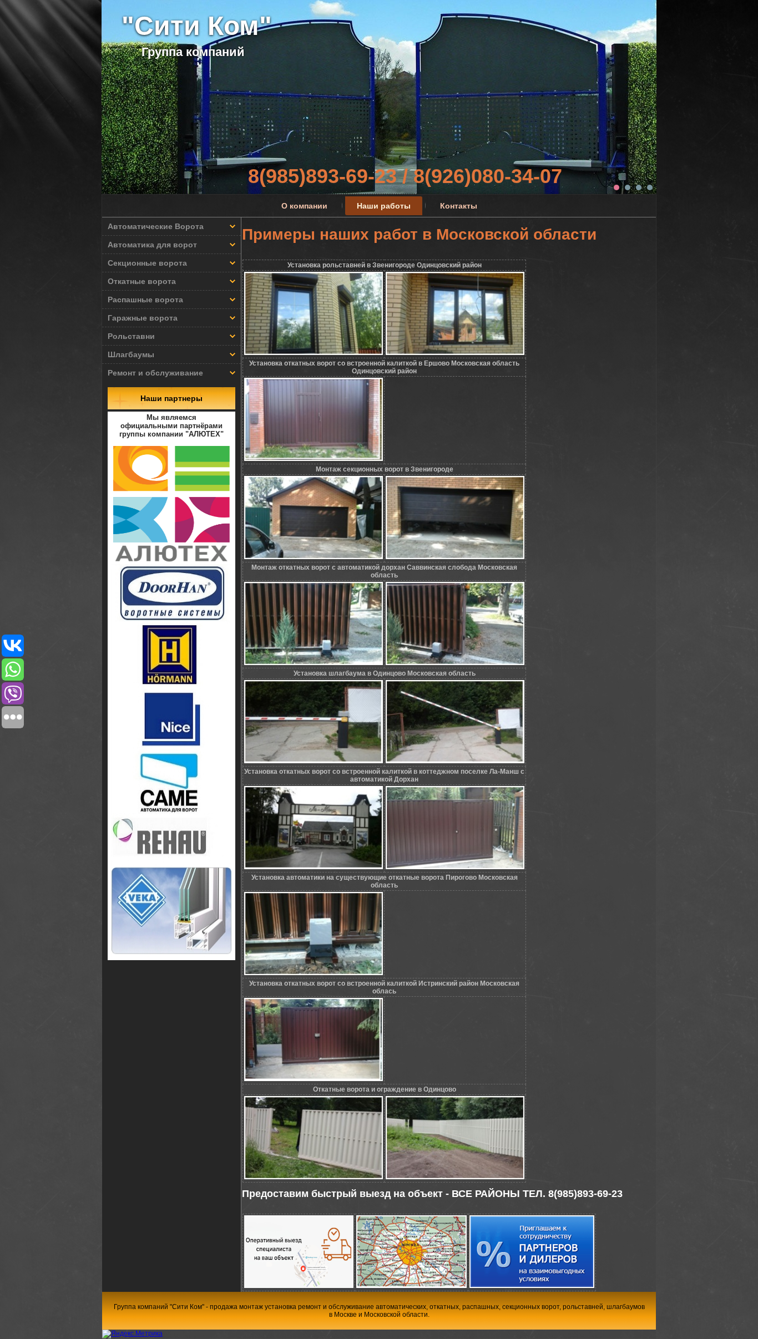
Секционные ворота (147, 262)
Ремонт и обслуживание (155, 372)
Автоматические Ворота (156, 226)
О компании (304, 205)
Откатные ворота (142, 281)
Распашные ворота (145, 299)
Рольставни (131, 336)
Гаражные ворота (143, 317)
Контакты (458, 205)
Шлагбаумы (131, 354)
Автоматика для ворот (152, 244)
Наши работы (384, 205)
